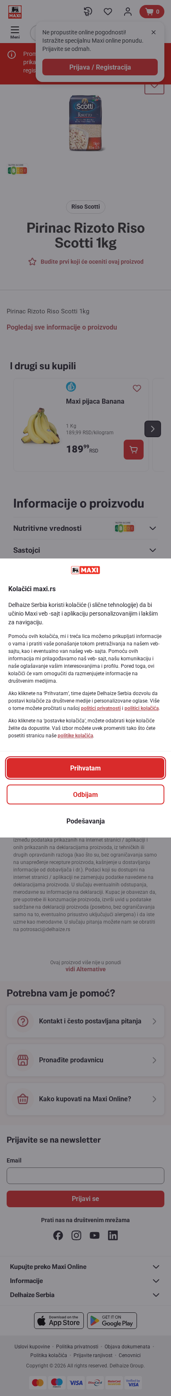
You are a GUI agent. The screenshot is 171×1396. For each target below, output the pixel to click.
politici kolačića (142, 708)
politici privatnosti (101, 708)
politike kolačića (75, 736)
